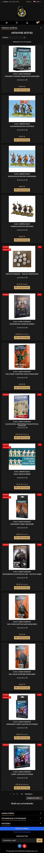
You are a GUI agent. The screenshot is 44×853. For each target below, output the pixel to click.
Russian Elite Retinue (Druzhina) (22, 176)
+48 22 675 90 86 (14, 1)
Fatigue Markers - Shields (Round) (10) (22, 274)
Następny (29, 794)
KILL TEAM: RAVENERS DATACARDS (22, 674)
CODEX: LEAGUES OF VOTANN (22, 774)
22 (22, 794)
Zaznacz (14, 37)
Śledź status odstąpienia (22, 832)
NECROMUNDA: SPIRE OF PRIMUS (22, 324)
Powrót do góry (34, 798)
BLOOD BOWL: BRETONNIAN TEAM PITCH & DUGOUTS (22, 425)
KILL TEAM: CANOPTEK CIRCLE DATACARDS (22, 374)
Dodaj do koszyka (22, 90)
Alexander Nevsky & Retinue (22, 126)
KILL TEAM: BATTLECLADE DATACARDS (22, 624)
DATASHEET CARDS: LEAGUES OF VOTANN (22, 724)
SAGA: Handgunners (22, 474)
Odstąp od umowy (22, 828)
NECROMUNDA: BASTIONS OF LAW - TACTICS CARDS (22, 574)
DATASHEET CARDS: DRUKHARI (22, 524)
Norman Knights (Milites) (22, 226)
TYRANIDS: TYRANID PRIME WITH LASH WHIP (22, 76)
